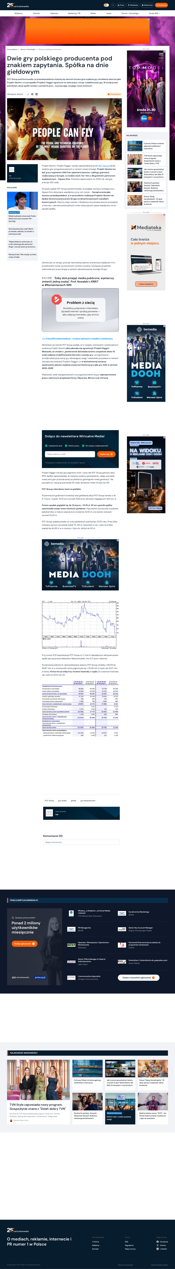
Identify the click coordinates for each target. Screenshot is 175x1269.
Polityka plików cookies (159, 1265)
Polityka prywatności (125, 1265)
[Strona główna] (18, 5)
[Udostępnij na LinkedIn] (36, 94)
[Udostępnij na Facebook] (33, 94)
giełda (73, 800)
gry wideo (62, 800)
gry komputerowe (88, 800)
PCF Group (104, 165)
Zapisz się (104, 454)
